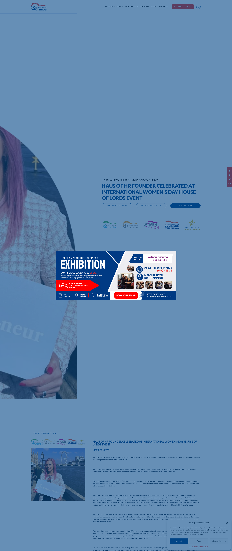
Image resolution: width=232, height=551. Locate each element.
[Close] (172, 255)
